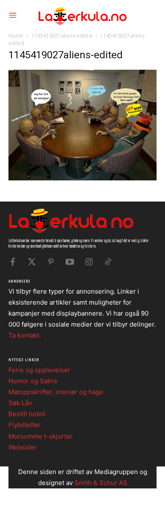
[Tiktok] (108, 262)
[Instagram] (89, 262)
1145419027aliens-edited (61, 35)
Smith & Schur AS (100, 483)
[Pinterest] (51, 262)
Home (15, 35)
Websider (22, 447)
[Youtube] (70, 262)
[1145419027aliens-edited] (82, 178)
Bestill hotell (27, 414)
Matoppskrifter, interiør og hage (55, 392)
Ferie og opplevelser (39, 370)
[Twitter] (32, 262)
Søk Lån (20, 403)
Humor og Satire (33, 381)
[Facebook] (12, 262)
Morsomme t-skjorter (40, 436)
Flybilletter (24, 425)
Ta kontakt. (24, 335)
